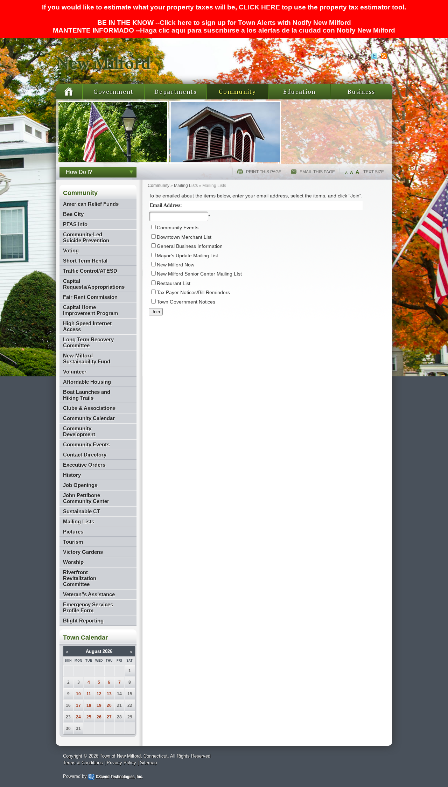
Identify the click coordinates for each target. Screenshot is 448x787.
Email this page (317, 171)
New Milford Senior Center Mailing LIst (199, 274)
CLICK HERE (259, 7)
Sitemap (358, 55)
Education (299, 92)
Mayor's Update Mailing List (187, 255)
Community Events (177, 227)
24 (78, 717)
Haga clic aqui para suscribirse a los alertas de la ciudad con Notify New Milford (267, 30)
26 (99, 717)
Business (361, 92)
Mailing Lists (186, 185)
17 (78, 705)
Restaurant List (173, 283)
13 (109, 693)
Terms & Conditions (83, 762)
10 (78, 693)
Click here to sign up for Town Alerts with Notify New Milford (255, 22)
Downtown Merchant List (184, 237)
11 (88, 693)
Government (113, 92)
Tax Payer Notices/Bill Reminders (193, 292)
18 (88, 705)
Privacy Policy (121, 762)
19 (99, 705)
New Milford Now (175, 264)
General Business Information (190, 246)
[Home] (104, 75)
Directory (337, 55)
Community (237, 92)
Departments (175, 92)
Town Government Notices (186, 302)
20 (109, 705)
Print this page (263, 171)
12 (99, 693)
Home (318, 55)
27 (109, 717)
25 (88, 717)
